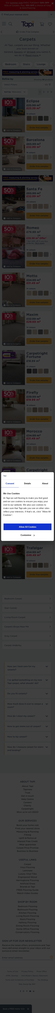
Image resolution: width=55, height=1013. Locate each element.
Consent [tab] (10, 483)
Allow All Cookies (27, 527)
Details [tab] (27, 483)
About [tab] (45, 483)
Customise (26, 535)
